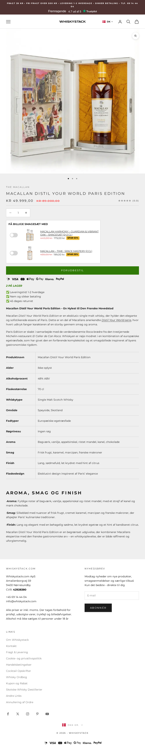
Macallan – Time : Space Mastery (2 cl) (66, 251)
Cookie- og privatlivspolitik (24, 658)
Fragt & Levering (17, 652)
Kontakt (11, 646)
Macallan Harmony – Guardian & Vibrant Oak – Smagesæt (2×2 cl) (69, 233)
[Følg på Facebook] (8, 714)
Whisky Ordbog (16, 677)
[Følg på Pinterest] (37, 714)
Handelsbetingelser (19, 664)
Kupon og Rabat (17, 683)
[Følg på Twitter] (18, 714)
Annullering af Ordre (19, 702)
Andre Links (14, 695)
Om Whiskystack (17, 639)
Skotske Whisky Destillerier (24, 689)
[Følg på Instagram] (27, 714)
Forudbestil (72, 270)
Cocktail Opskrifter (18, 671)
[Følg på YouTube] (47, 714)
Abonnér (98, 607)
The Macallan (18, 187)
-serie (116, 320)
